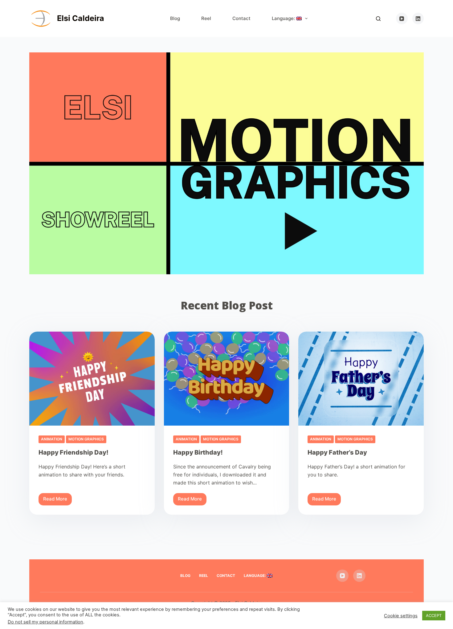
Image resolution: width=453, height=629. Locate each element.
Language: (284, 18)
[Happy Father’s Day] (361, 379)
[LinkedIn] (418, 18)
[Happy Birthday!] (226, 379)
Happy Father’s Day (337, 452)
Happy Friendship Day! (73, 452)
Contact (241, 18)
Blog (175, 18)
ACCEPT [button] (434, 615)
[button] (226, 163)
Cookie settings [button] (401, 616)
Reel (206, 18)
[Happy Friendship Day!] (92, 379)
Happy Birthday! (198, 452)
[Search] (378, 18)
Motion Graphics (86, 439)
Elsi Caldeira (80, 18)
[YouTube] (402, 18)
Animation (51, 439)
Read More (57, 500)
